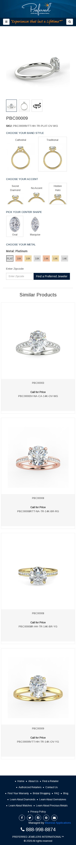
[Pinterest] (46, 818)
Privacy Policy (38, 811)
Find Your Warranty (18, 793)
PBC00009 (38, 728)
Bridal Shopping (41, 793)
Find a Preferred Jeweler (51, 276)
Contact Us (51, 787)
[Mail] (54, 818)
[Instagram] (38, 818)
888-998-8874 (41, 829)
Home (20, 781)
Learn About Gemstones (52, 799)
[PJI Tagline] (37, 22)
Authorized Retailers (30, 787)
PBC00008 (38, 498)
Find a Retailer (50, 781)
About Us (33, 781)
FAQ (56, 793)
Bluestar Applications (58, 822)
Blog (65, 793)
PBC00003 (38, 383)
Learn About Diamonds (22, 799)
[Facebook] (22, 818)
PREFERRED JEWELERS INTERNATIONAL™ (38, 836)
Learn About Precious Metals (51, 805)
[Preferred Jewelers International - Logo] (37, 8)
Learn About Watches (20, 805)
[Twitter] (30, 818)
